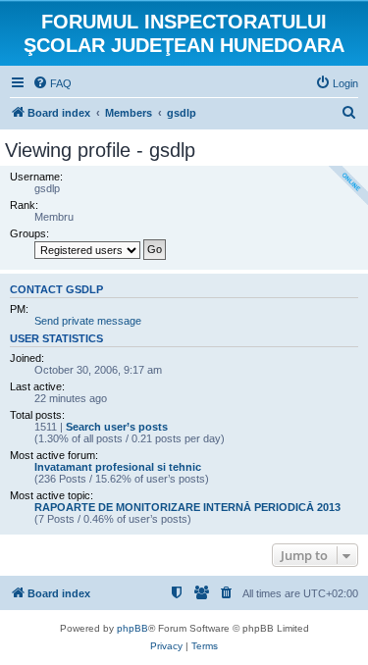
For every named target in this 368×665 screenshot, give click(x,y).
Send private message (87, 321)
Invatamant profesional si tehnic (117, 467)
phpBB (132, 628)
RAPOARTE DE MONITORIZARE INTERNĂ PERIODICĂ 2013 (187, 507)
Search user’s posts (117, 427)
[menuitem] (52, 83)
